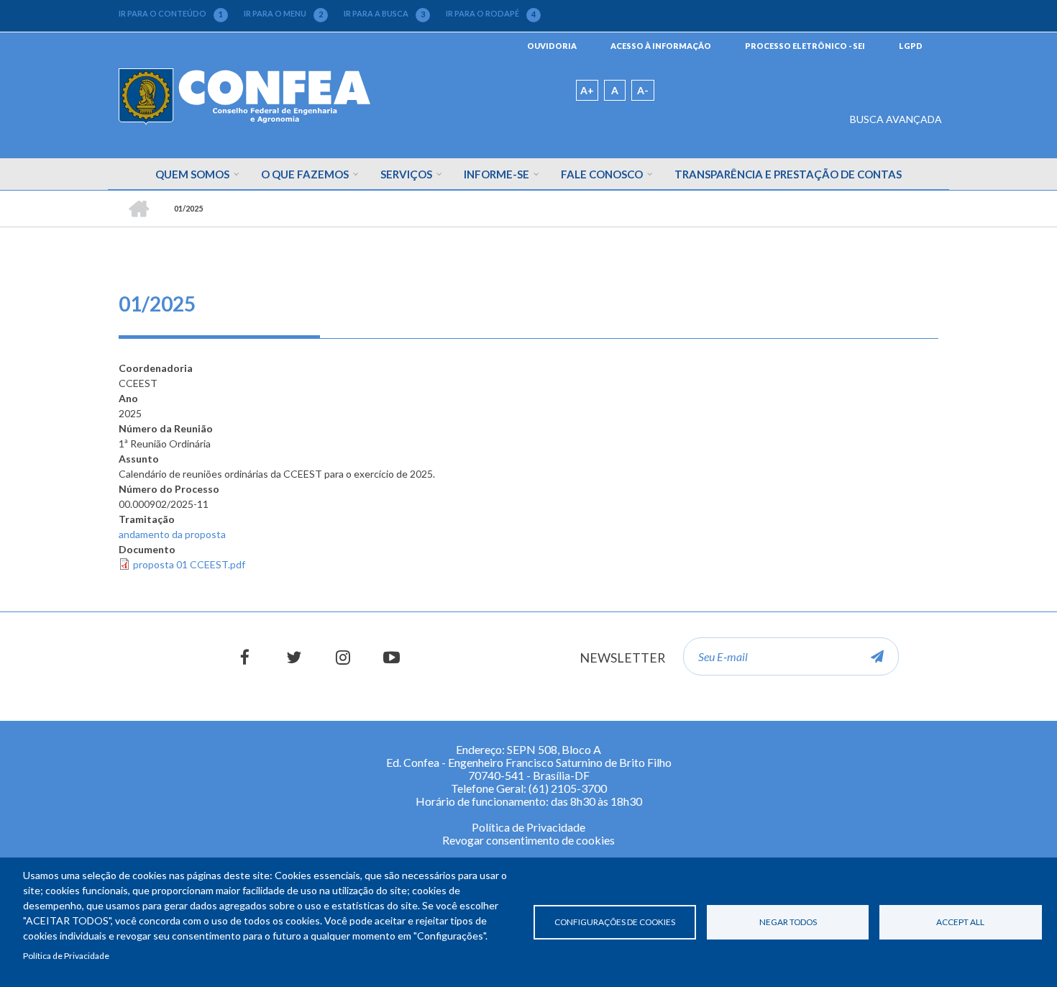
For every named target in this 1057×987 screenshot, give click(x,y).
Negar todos (788, 921)
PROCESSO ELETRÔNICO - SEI (805, 45)
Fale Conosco (602, 174)
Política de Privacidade (66, 955)
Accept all (960, 921)
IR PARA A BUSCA (384, 14)
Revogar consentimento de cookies (528, 840)
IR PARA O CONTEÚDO (171, 14)
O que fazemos (305, 174)
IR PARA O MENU (283, 14)
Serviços (406, 174)
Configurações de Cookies (614, 921)
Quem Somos (192, 174)
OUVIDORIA (552, 45)
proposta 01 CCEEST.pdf (189, 564)
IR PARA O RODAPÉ (491, 14)
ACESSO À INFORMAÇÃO (660, 45)
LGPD (911, 45)
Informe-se (496, 174)
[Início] (244, 95)
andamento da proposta (172, 534)
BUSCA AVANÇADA (896, 119)
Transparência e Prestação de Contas (788, 174)
